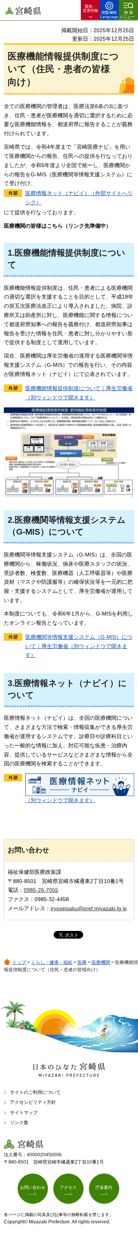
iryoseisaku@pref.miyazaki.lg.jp (89, 908)
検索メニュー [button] (127, 14)
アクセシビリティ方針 (33, 1102)
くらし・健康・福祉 (51, 962)
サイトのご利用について (35, 1092)
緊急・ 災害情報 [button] (90, 8)
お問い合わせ (32, 1187)
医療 (82, 962)
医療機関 (101, 962)
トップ (19, 962)
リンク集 (19, 1122)
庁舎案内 (103, 1187)
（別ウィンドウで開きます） (60, 800)
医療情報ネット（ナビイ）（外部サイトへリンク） (79, 197)
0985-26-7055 (41, 890)
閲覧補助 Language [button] (109, 14)
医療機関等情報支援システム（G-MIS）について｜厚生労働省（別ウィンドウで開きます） (78, 646)
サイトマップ (24, 1112)
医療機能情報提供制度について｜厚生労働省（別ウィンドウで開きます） (79, 393)
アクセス (68, 1187)
